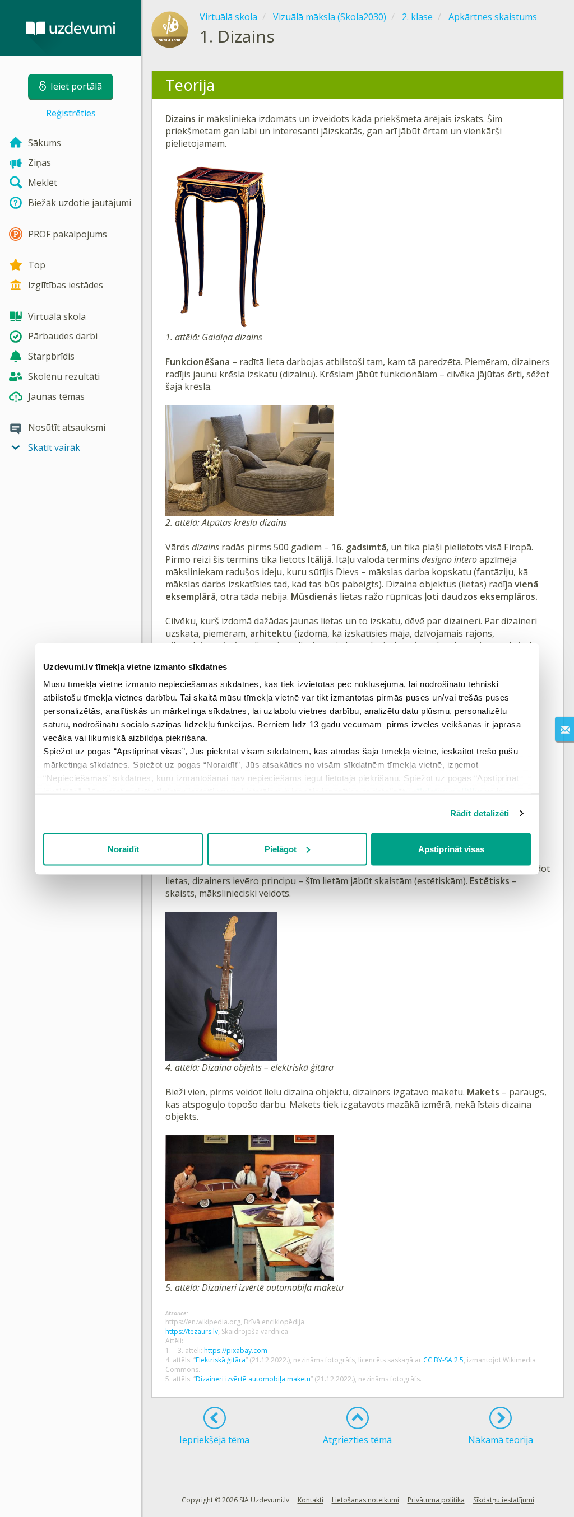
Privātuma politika (436, 1500)
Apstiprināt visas (451, 848)
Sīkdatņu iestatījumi (503, 1500)
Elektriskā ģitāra (221, 1360)
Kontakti (310, 1500)
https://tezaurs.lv (191, 1331)
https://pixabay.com (235, 1350)
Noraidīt (123, 848)
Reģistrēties (71, 113)
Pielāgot (281, 848)
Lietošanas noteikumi (365, 1500)
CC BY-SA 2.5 (443, 1360)
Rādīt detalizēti (480, 813)
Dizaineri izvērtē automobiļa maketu (253, 1379)
